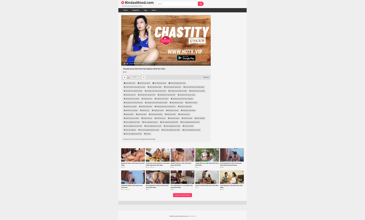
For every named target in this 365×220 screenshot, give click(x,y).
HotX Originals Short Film (177, 83)
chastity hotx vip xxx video (187, 95)
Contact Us (193, 216)
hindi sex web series (156, 114)
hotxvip (148, 134)
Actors (154, 10)
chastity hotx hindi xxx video (178, 91)
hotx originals (200, 118)
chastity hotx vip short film (167, 95)
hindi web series (174, 118)
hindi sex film (129, 114)
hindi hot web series (185, 106)
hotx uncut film (188, 126)
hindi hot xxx (145, 110)
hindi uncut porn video (132, 118)
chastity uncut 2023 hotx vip (133, 102)
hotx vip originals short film (133, 134)
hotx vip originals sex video (192, 130)
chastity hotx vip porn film (147, 95)
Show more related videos (182, 195)
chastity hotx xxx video (132, 98)
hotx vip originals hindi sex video (149, 130)
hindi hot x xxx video (131, 110)
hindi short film (171, 114)
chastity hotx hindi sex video (133, 91)
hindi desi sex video (177, 102)
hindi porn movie (158, 110)
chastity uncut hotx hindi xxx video (157, 102)
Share (207, 77)
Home (125, 10)
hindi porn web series (188, 110)
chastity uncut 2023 (162, 98)
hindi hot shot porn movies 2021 (165, 106)
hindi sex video (141, 114)
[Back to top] (358, 214)
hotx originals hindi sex (151, 122)
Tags (145, 10)
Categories (135, 10)
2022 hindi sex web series (173, 87)
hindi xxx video (187, 118)
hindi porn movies (173, 110)
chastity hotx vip (130, 95)
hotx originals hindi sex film (170, 122)
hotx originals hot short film (133, 126)
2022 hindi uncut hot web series (194, 87)
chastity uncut (147, 98)
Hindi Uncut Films (144, 83)
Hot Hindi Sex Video (160, 83)
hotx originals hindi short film (190, 122)
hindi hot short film (146, 106)
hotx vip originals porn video (171, 130)
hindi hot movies (192, 102)
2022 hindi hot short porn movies (135, 87)
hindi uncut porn (185, 114)
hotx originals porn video (172, 126)
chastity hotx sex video (198, 91)
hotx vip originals (130, 130)
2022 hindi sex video (155, 87)
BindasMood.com (139, 2)
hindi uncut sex (147, 118)
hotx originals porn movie (153, 126)
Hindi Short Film (130, 83)
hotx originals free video (132, 122)
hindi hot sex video (130, 106)
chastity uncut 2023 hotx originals (182, 98)
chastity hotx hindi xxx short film (156, 91)
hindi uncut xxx (160, 118)
